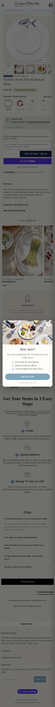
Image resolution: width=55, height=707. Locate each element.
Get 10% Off (27, 376)
